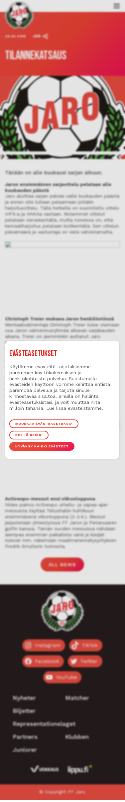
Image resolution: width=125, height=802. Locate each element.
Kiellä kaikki (29, 435)
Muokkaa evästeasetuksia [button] (43, 423)
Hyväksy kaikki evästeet (41, 446)
